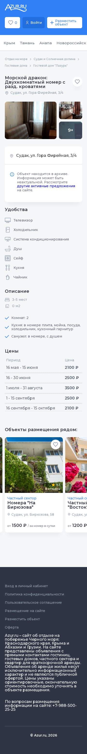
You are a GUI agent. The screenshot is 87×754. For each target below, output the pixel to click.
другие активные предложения (46, 186)
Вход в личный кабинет (26, 586)
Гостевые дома (16, 65)
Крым (9, 43)
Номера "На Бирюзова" (21, 505)
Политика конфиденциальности (34, 594)
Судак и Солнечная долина (54, 59)
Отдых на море (16, 59)
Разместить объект (22, 619)
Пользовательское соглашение (33, 602)
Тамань (27, 43)
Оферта (12, 627)
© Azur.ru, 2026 (43, 735)
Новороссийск (71, 43)
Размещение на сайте (25, 611)
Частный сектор (21, 498)
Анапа (45, 43)
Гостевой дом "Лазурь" (50, 65)
